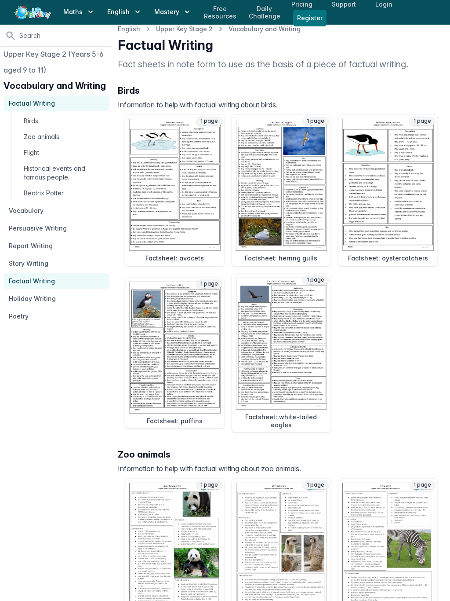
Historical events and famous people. (54, 173)
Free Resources (220, 12)
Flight (31, 152)
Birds (31, 121)
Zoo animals (41, 136)
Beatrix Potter (44, 193)
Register (310, 18)
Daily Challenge (264, 12)
